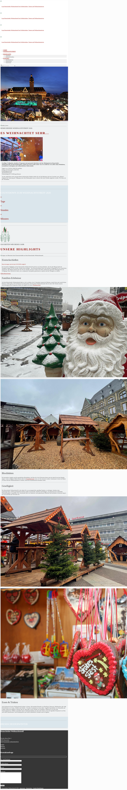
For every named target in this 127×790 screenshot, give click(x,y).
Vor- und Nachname (5, 759)
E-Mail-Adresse (4, 763)
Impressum (22, 788)
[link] (14, 65)
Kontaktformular (30, 479)
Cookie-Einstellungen (38, 788)
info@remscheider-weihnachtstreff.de (10, 741)
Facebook (3, 748)
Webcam (3, 746)
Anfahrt (2, 744)
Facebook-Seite (36, 285)
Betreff (2, 767)
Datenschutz (29, 788)
